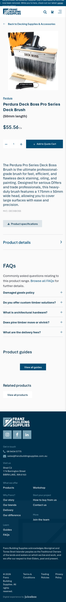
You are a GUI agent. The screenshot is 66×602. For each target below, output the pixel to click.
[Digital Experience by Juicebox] (33, 596)
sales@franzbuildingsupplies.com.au (27, 456)
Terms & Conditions (29, 576)
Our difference (12, 515)
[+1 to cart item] (21, 144)
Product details (17, 242)
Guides (7, 529)
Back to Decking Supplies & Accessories (31, 23)
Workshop (39, 487)
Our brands (9, 505)
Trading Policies (45, 576)
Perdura (7, 98)
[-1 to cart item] (6, 144)
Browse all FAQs (42, 281)
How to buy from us (45, 500)
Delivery (8, 510)
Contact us (40, 505)
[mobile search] (45, 12)
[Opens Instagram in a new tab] (7, 434)
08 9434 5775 (14, 451)
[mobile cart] (52, 12)
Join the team (41, 519)
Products (8, 487)
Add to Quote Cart (46, 143)
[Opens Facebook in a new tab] (17, 434)
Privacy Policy (59, 576)
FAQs (6, 534)
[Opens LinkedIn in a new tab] (27, 434)
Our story (8, 500)
